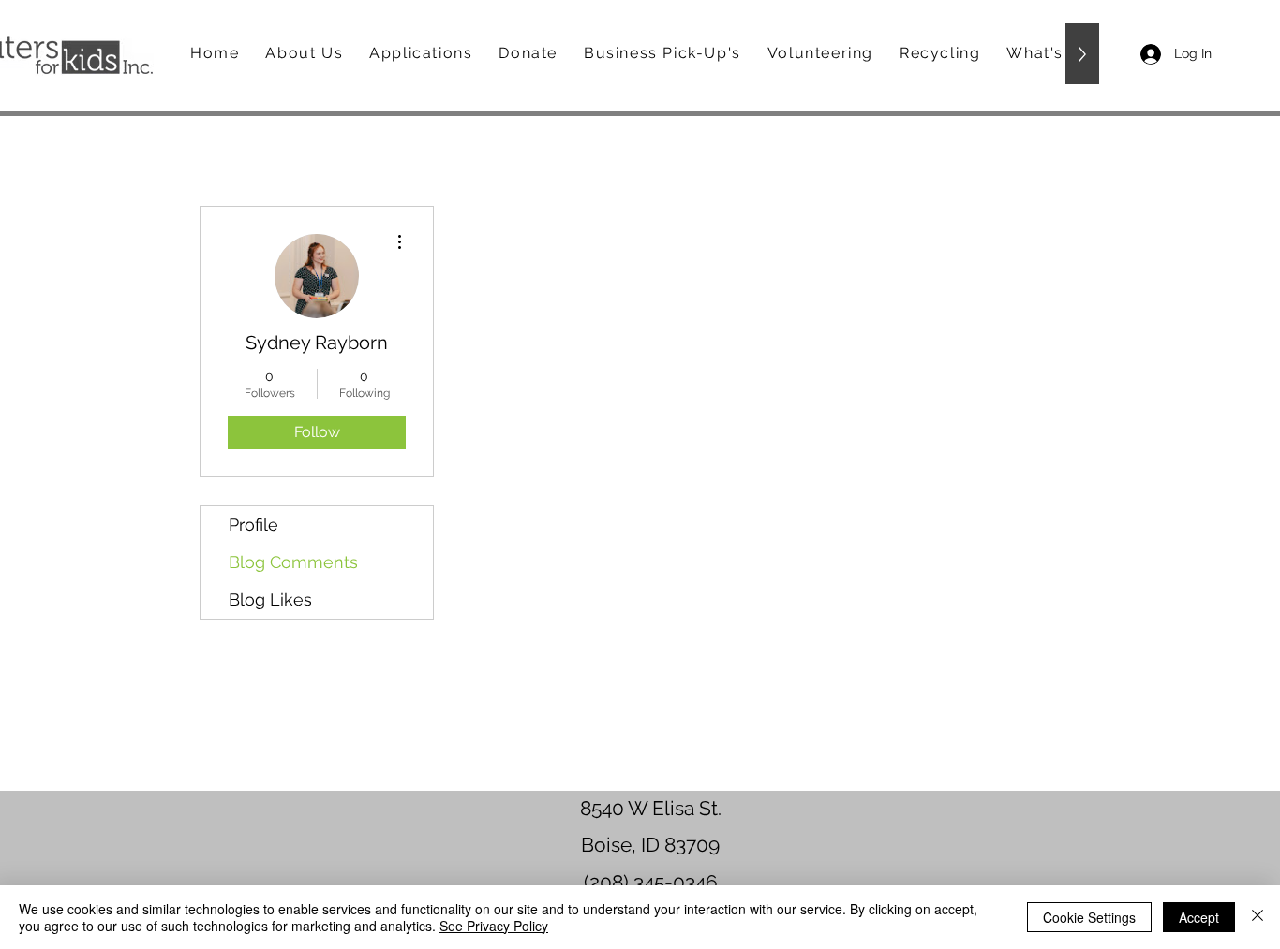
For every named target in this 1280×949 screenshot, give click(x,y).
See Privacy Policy (493, 925)
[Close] (1257, 917)
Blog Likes (270, 599)
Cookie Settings (1089, 917)
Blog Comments (293, 562)
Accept (1199, 917)
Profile (253, 524)
